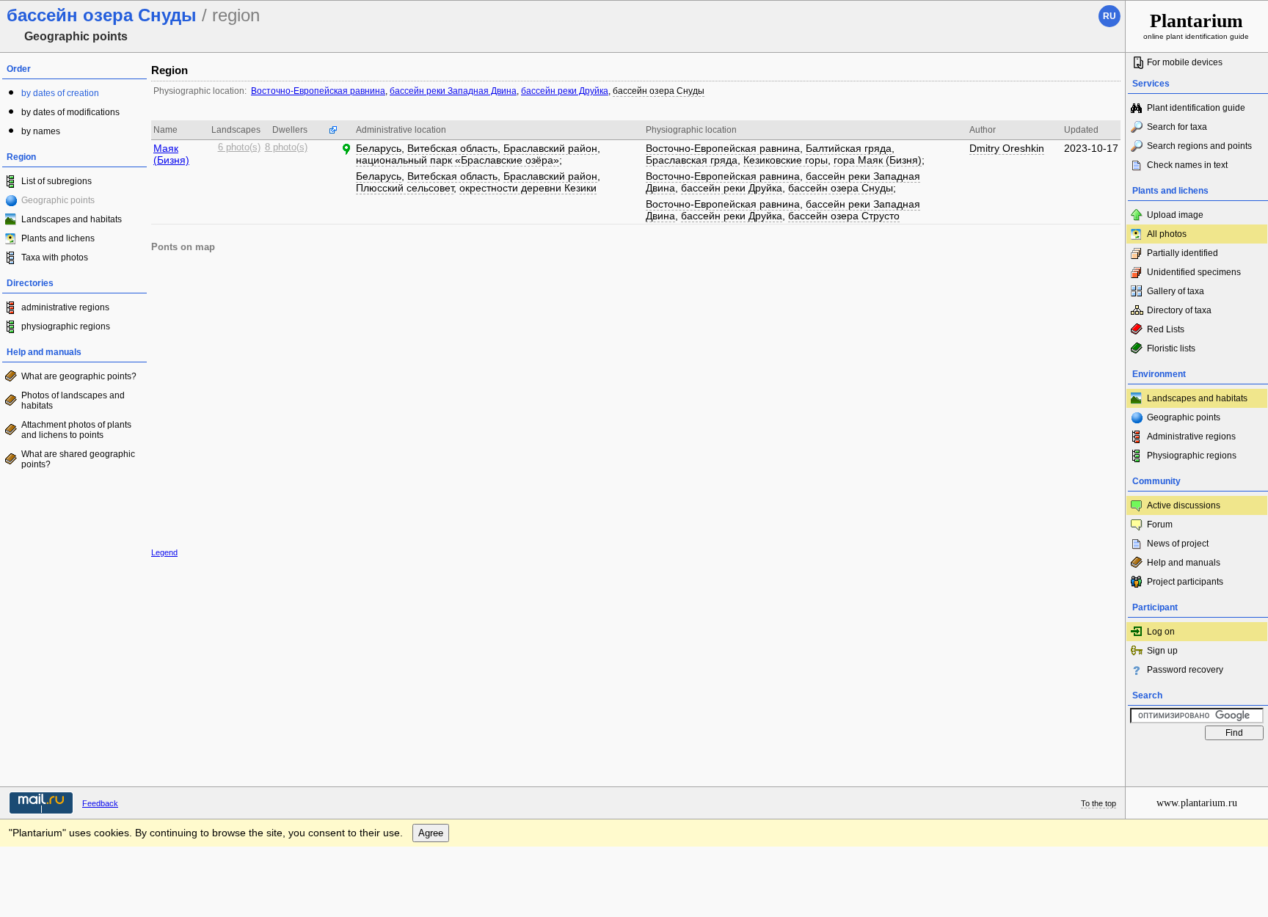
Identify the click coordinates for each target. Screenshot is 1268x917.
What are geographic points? (78, 376)
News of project (1178, 543)
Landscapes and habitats (71, 219)
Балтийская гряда (849, 148)
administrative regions (65, 307)
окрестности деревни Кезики (528, 188)
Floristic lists (1171, 348)
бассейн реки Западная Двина (453, 91)
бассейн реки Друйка (564, 91)
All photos (1167, 234)
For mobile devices (1185, 62)
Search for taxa (1177, 127)
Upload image (1175, 215)
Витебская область (452, 148)
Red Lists (1165, 329)
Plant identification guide (1196, 108)
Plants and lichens (58, 238)
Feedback (100, 803)
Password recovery (1185, 670)
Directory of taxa (1179, 310)
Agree (430, 833)
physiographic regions (65, 326)
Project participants (1185, 582)
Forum (1160, 524)
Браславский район (550, 148)
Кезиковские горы (785, 160)
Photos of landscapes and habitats (73, 400)
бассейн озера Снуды (658, 91)
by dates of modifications (70, 112)
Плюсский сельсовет (404, 188)
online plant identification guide (1196, 25)
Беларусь (378, 148)
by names (40, 131)
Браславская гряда (691, 160)
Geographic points (1183, 417)
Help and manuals (1183, 563)
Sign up (1162, 651)
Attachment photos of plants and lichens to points (76, 430)
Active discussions (1183, 505)
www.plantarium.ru (1196, 802)
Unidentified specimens (1194, 272)
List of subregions (56, 181)
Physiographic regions (1191, 455)
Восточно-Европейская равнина (318, 91)
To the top (1098, 803)
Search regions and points (1199, 146)
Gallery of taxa (1175, 291)
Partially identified (1182, 253)
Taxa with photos (54, 257)
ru (1109, 16)
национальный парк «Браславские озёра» (457, 160)
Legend (164, 552)
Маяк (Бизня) (171, 154)
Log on (1161, 631)
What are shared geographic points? (78, 459)
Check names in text (1187, 165)
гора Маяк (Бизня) (878, 160)
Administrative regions (1191, 436)
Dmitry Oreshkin (1006, 148)
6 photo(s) (239, 147)
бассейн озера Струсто (844, 216)
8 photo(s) (286, 147)
